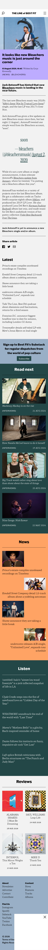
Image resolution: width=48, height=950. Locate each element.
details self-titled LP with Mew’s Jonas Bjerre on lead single (21, 329)
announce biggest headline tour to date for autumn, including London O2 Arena (19, 319)
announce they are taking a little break (20, 285)
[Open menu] (45, 13)
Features (29, 890)
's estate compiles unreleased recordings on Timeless (20, 267)
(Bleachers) (18, 74)
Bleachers (8, 87)
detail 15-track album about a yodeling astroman (22, 276)
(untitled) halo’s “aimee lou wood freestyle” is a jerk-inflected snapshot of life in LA (23, 683)
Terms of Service (10, 939)
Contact (6, 893)
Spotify (5, 911)
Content (29, 883)
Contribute (7, 897)
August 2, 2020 (32, 157)
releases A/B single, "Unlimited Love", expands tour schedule (18, 295)
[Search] (3, 13)
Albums (29, 897)
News (6, 74)
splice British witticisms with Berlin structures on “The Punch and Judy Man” (23, 758)
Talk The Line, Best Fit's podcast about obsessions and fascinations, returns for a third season (20, 307)
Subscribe (24, 358)
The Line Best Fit (24, 13)
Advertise (7, 890)
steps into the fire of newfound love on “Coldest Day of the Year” (23, 700)
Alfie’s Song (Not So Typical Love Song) (23, 103)
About (5, 883)
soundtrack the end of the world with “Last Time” (22, 715)
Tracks (28, 893)
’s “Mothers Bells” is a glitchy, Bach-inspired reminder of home (22, 729)
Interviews (9, 411)
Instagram (7, 907)
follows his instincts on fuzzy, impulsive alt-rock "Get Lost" (22, 743)
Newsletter (7, 886)
